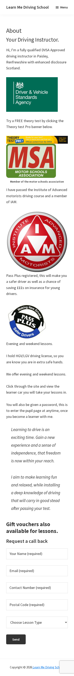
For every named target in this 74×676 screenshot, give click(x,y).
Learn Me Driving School (27, 7)
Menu (64, 7)
